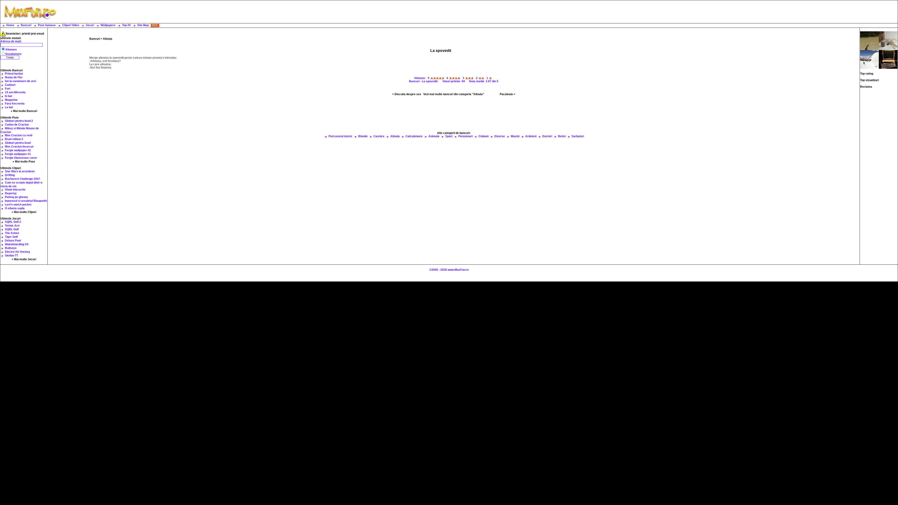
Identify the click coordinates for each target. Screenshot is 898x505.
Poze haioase (47, 25)
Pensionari (465, 136)
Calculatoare (414, 136)
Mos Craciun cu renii (18, 135)
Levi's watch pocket (18, 204)
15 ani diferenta (15, 92)
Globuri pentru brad (18, 142)
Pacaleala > (507, 94)
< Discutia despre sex (406, 94)
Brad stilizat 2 (14, 139)
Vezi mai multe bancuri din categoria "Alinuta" (453, 94)
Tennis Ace (12, 225)
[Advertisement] (478, 11)
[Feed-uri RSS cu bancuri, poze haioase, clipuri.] (155, 25)
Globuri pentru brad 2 (19, 121)
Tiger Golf (11, 236)
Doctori (547, 136)
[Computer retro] (888, 59)
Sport (449, 136)
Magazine (11, 99)
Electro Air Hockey (17, 251)
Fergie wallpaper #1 (18, 154)
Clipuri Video (70, 25)
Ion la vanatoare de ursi (20, 81)
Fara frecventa (15, 103)
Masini (515, 136)
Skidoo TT (11, 255)
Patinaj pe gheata (16, 197)
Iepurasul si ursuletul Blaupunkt (26, 200)
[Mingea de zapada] (869, 59)
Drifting (10, 175)
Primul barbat (14, 73)
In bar (8, 96)
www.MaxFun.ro (458, 269)
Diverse (499, 136)
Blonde (363, 136)
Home (10, 25)
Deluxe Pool (13, 240)
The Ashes (12, 233)
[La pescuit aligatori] (869, 40)
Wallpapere (108, 25)
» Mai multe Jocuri (24, 259)
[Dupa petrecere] (888, 40)
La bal (9, 107)
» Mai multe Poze (24, 161)
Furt (7, 88)
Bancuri (26, 25)
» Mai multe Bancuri (24, 111)
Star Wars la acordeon (20, 171)
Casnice (378, 136)
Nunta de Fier (14, 77)
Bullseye (11, 248)
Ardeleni (530, 136)
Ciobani (483, 136)
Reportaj (10, 193)
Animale (433, 136)
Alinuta (107, 38)
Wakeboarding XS (17, 244)
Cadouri (10, 85)
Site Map (143, 25)
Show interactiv (15, 189)
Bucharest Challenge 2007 (22, 178)
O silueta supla (15, 208)
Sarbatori (578, 136)
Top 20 (126, 25)
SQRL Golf (12, 229)
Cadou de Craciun (17, 124)
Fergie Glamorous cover (21, 157)
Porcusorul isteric (340, 136)
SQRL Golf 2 (13, 222)
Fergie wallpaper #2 (18, 150)
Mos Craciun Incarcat (19, 146)
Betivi (562, 136)
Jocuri (90, 25)
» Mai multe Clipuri (24, 212)
